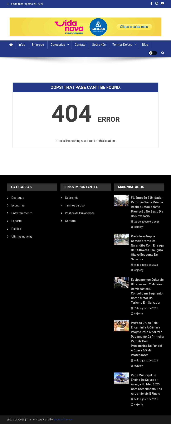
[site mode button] (153, 53)
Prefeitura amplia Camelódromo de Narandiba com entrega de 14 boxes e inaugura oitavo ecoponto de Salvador (147, 248)
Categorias (58, 44)
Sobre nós (99, 44)
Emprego (38, 44)
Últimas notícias (21, 236)
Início (22, 44)
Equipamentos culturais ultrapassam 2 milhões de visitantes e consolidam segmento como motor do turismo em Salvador (147, 291)
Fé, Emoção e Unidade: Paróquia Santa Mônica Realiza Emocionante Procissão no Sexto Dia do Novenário (147, 207)
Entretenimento (21, 213)
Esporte (16, 221)
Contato (80, 44)
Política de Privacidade (80, 213)
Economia (18, 205)
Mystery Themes (63, 419)
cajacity (138, 226)
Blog (145, 44)
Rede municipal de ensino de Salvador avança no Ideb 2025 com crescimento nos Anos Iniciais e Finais (146, 384)
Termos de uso (122, 44)
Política (16, 228)
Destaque (17, 197)
